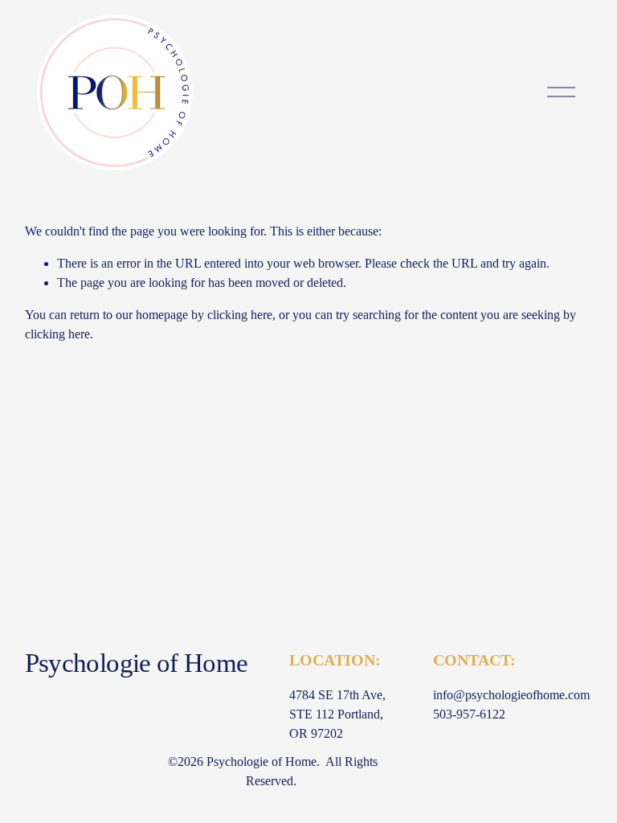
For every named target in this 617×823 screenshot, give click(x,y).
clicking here (239, 314)
